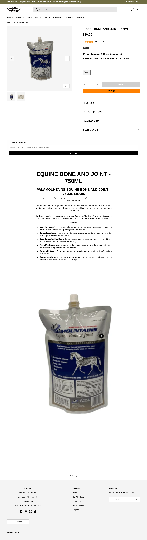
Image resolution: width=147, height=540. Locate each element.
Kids (28, 17)
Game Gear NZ (15, 532)
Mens (9, 17)
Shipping (76, 510)
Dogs (37, 17)
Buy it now (111, 91)
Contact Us (77, 501)
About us (76, 493)
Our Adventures (78, 497)
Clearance (57, 17)
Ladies (18, 17)
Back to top (73, 476)
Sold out (121, 84)
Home (8, 22)
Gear (46, 17)
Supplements (68, 17)
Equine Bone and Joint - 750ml (20, 22)
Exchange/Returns (79, 506)
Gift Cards (80, 17)
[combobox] (75, 9)
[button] (138, 9)
